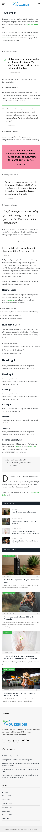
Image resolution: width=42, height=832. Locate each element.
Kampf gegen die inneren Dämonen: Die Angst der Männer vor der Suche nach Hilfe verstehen (20, 776)
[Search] (39, 3)
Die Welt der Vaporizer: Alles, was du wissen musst (17, 756)
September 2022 (7, 815)
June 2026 (5, 792)
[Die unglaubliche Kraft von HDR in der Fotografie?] (6, 521)
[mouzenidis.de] (21, 3)
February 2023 (6, 796)
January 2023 (6, 800)
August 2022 (5, 818)
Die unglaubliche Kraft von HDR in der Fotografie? (17, 760)
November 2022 (7, 807)
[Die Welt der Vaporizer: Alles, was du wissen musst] (6, 511)
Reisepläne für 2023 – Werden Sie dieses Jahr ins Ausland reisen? (25, 542)
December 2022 (7, 803)
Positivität (7, 632)
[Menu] (3, 3)
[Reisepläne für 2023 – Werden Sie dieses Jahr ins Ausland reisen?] (6, 540)
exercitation (6, 38)
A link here (17, 447)
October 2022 (6, 811)
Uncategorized (9, 556)
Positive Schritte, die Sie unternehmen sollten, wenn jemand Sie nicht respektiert (25, 532)
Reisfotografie (9, 593)
